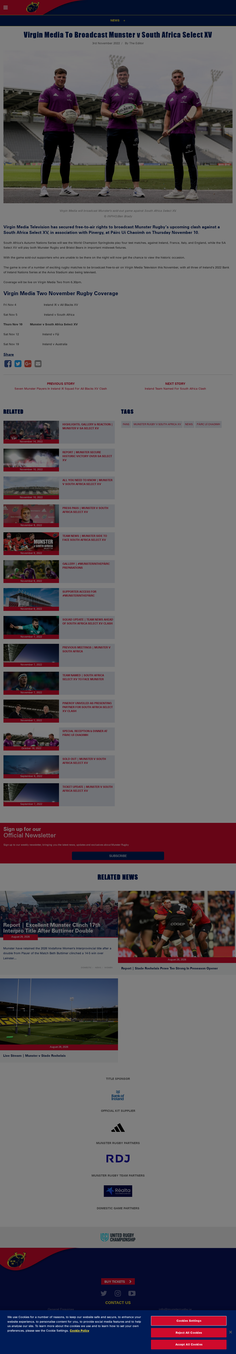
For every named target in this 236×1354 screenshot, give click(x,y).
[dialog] (118, 1332)
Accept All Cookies (188, 1344)
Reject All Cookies (189, 1332)
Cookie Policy (79, 1330)
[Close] (230, 1332)
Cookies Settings (189, 1320)
